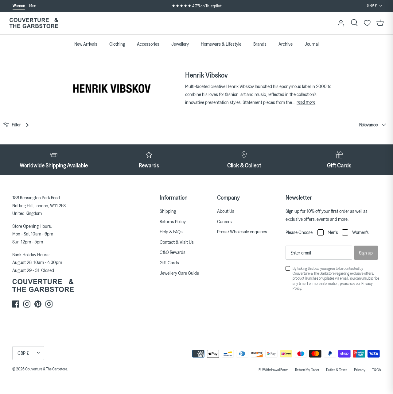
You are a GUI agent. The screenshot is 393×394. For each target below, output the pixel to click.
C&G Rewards (172, 252)
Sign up (366, 252)
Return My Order (307, 370)
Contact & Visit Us (177, 242)
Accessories (148, 44)
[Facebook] (15, 304)
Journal (312, 44)
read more (306, 101)
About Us (225, 211)
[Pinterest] (37, 304)
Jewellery (180, 44)
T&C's (376, 370)
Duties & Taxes (336, 370)
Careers (224, 221)
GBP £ (372, 5)
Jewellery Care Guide (179, 273)
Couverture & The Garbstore (46, 369)
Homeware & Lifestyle (221, 44)
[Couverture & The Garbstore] (33, 23)
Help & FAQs (171, 231)
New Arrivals (85, 44)
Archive (285, 44)
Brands (260, 44)
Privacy (359, 370)
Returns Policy (173, 221)
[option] (196, 6)
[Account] (340, 23)
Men (32, 5)
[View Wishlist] (367, 23)
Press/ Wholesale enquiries (242, 231)
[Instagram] (26, 304)
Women (19, 5)
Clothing (117, 44)
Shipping (168, 211)
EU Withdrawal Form (273, 370)
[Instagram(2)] (49, 304)
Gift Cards (169, 262)
